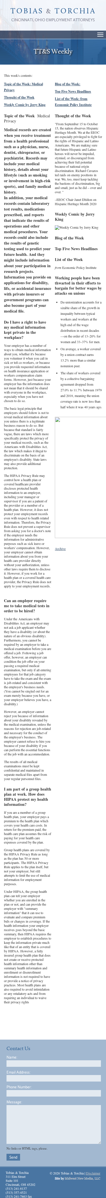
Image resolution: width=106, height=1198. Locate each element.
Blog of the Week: (67, 84)
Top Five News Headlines (73, 91)
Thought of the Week (19, 97)
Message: (14, 1102)
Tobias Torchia (53, 15)
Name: (12, 1057)
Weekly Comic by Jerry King (25, 104)
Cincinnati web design (77, 1178)
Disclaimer (93, 1173)
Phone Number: (19, 1087)
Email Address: (19, 1072)
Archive (60, 548)
